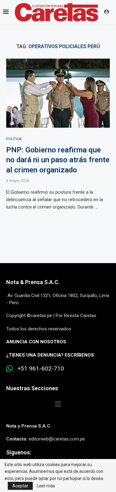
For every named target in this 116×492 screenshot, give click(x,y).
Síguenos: (18, 452)
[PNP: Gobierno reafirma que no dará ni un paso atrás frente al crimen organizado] (58, 93)
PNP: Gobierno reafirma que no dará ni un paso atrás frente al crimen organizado (58, 160)
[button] (58, 404)
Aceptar (20, 485)
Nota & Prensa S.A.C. (33, 282)
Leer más (46, 486)
